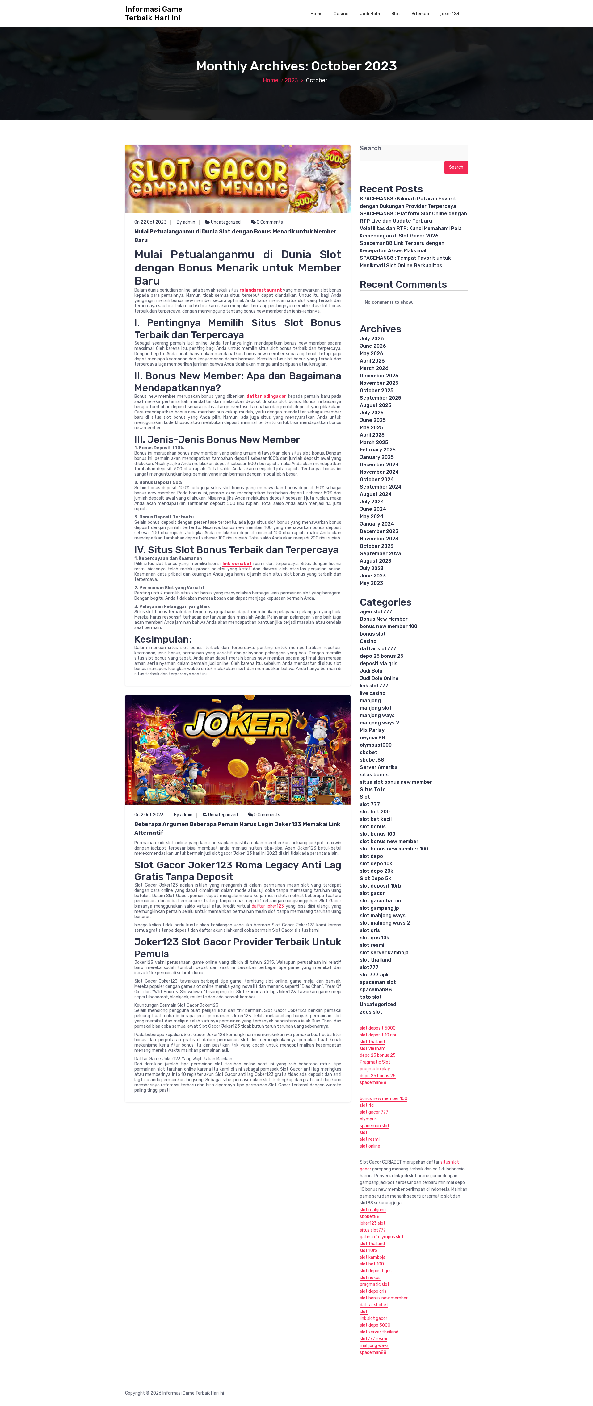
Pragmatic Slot (375, 1062)
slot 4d (367, 1105)
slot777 (369, 967)
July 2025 (372, 413)
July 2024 (372, 502)
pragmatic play (375, 1069)
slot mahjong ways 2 (385, 923)
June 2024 (373, 509)
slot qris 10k (374, 938)
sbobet (368, 752)
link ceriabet (237, 563)
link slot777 (374, 686)
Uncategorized (226, 222)
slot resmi (372, 945)
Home (316, 13)
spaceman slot (378, 982)
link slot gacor (373, 1318)
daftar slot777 (378, 649)
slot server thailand (379, 1332)
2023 (291, 80)
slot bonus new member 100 (394, 849)
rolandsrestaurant (260, 290)
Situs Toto (373, 789)
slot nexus (370, 1277)
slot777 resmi (373, 1338)
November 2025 (379, 383)
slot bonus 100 (377, 834)
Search (370, 148)
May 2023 (371, 583)
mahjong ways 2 (379, 723)
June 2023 (373, 576)
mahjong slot (376, 708)
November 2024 (379, 472)
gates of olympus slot (382, 1237)
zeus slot (371, 1012)
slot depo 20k (376, 871)
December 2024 (379, 465)
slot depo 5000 (375, 1325)
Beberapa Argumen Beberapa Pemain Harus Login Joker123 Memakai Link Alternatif (237, 828)
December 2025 (379, 376)
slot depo (371, 856)
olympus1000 (376, 745)
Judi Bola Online (379, 678)
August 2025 (375, 405)
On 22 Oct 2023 (150, 222)
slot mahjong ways (383, 915)
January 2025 (377, 457)
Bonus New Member (384, 619)
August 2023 (375, 561)
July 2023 (372, 568)
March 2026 (374, 368)
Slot (395, 13)
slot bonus (373, 826)
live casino (372, 693)
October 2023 (376, 546)
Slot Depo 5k (375, 878)
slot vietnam (372, 1048)
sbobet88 (372, 760)
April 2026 (372, 361)
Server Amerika (379, 767)
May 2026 (371, 353)
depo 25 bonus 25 (381, 656)
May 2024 (371, 516)
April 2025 (372, 435)
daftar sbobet (374, 1304)
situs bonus (374, 775)
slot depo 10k (376, 864)
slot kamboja (372, 1257)
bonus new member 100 (388, 626)
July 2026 (372, 339)
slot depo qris (373, 1291)
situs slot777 (373, 1230)
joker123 (449, 13)
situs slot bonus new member (396, 782)
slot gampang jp (379, 908)
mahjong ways (377, 715)
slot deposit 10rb (380, 886)
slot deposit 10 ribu (378, 1035)
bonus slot (373, 634)
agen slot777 (376, 612)
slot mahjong (373, 1209)
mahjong (370, 700)
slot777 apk (374, 975)
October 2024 (377, 479)
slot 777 (370, 804)
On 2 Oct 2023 (149, 814)
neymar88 (372, 738)
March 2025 (374, 442)
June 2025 (373, 420)
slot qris (370, 930)
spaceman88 (376, 990)
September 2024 (381, 487)
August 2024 (376, 494)
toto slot (371, 997)
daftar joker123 (268, 906)
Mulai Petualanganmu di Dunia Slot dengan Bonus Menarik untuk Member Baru (235, 236)
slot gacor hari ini (381, 901)
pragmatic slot (374, 1284)
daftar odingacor (266, 396)
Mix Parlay (372, 730)
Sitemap (420, 13)
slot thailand (375, 960)
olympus (368, 1119)
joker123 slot (372, 1223)
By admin (186, 222)
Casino (341, 13)
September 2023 (380, 553)
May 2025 (371, 427)
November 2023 (379, 539)
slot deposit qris (376, 1271)
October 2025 (376, 390)
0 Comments (269, 222)
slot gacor (372, 893)
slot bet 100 (372, 1264)
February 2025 (378, 450)
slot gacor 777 (374, 1112)
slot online (370, 1146)
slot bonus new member (389, 841)
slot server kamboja (384, 952)
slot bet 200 (375, 812)
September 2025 (380, 398)
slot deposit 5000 (378, 1028)
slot (364, 1132)
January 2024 (377, 524)
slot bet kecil (376, 819)
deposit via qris (378, 663)
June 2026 (373, 346)
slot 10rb (368, 1250)
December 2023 (379, 531)
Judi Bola (370, 13)
